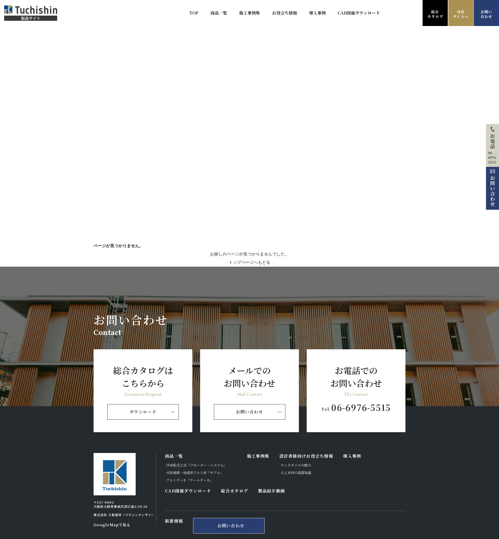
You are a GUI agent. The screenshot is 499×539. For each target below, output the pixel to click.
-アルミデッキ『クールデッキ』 (189, 480)
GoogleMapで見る (112, 524)
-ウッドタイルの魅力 (295, 465)
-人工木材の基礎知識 (295, 472)
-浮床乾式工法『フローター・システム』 (196, 465)
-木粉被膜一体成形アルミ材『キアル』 (194, 472)
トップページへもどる (249, 262)
